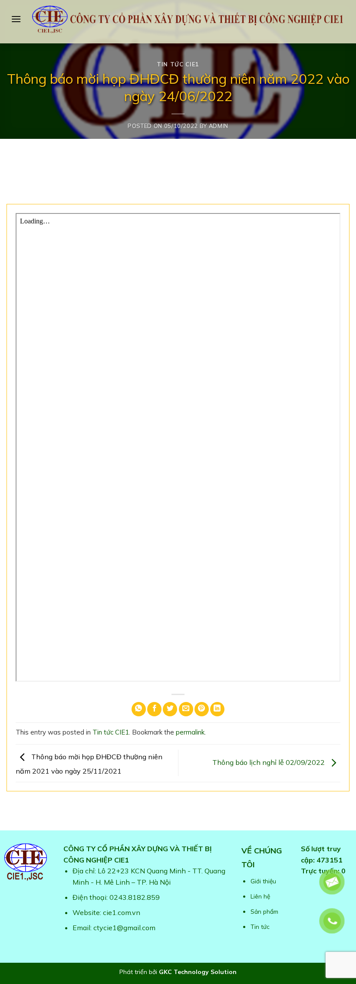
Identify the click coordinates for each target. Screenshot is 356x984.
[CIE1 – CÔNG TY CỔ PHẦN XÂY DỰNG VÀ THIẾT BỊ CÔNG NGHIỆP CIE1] (187, 19)
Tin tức (260, 926)
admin (218, 125)
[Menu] (16, 19)
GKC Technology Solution (198, 972)
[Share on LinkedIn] (217, 709)
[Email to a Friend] (186, 709)
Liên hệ (260, 896)
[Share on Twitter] (170, 709)
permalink (190, 732)
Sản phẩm (264, 911)
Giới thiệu (263, 881)
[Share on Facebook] (154, 709)
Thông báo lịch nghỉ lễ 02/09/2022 (269, 762)
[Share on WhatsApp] (139, 709)
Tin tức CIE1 (178, 64)
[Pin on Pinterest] (201, 709)
